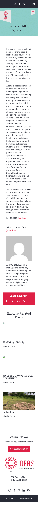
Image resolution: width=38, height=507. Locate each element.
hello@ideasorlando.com (22, 441)
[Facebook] (6, 301)
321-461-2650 (22, 437)
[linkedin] (29, 4)
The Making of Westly (13, 342)
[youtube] (34, 4)
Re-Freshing (8, 412)
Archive (22, 218)
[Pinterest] (24, 301)
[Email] (30, 301)
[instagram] (15, 4)
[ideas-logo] (5, 10)
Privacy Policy (26, 498)
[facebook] (20, 4)
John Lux (11, 230)
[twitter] (24, 4)
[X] (12, 301)
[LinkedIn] (18, 301)
